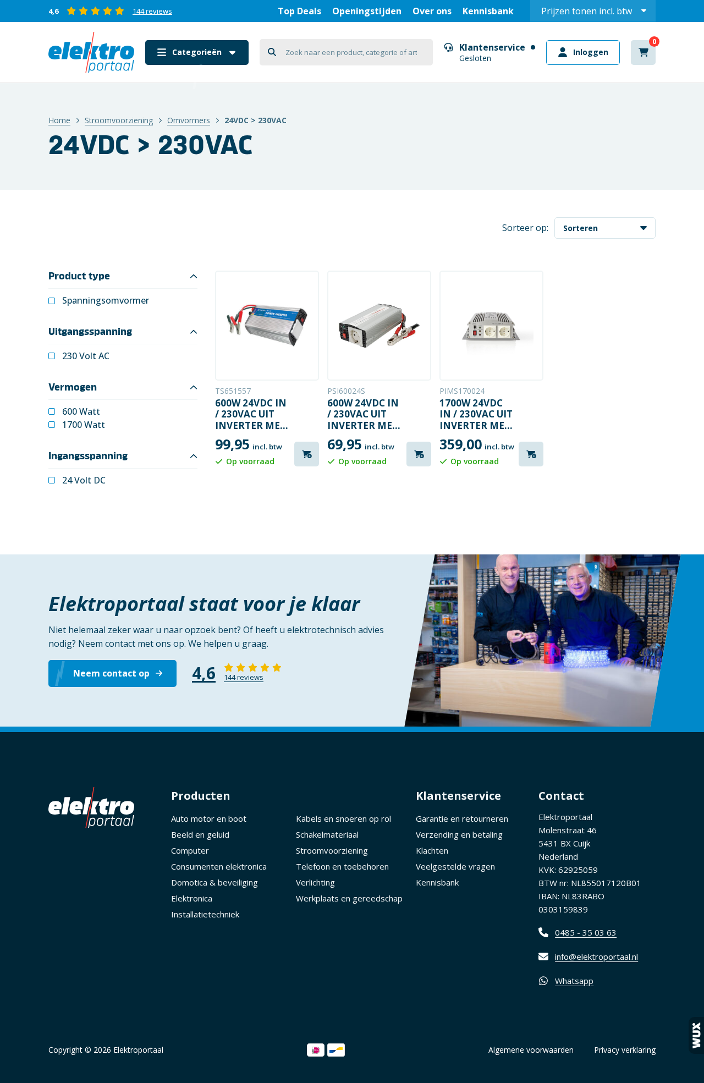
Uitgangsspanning (90, 332)
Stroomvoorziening (119, 120)
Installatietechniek (205, 914)
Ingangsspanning (88, 456)
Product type (79, 276)
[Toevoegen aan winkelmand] (306, 454)
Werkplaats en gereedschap (349, 898)
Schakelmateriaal (327, 834)
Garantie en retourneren (462, 818)
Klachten (432, 850)
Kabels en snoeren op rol (343, 818)
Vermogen (72, 387)
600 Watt (81, 411)
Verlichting (315, 882)
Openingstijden (367, 11)
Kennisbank (488, 11)
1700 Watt (83, 425)
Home (59, 120)
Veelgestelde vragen (455, 866)
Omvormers (188, 120)
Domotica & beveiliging (214, 882)
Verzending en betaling (459, 834)
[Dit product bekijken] (267, 326)
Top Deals (299, 11)
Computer (190, 850)
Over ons (432, 11)
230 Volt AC (85, 356)
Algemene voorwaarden (531, 1049)
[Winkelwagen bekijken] (643, 52)
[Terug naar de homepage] (91, 52)
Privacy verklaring (625, 1049)
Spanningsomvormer (105, 300)
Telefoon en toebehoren (342, 866)
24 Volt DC (84, 480)
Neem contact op (111, 673)
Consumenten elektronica (219, 866)
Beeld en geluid (200, 834)
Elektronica (191, 898)
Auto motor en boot (208, 818)
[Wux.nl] (696, 1035)
